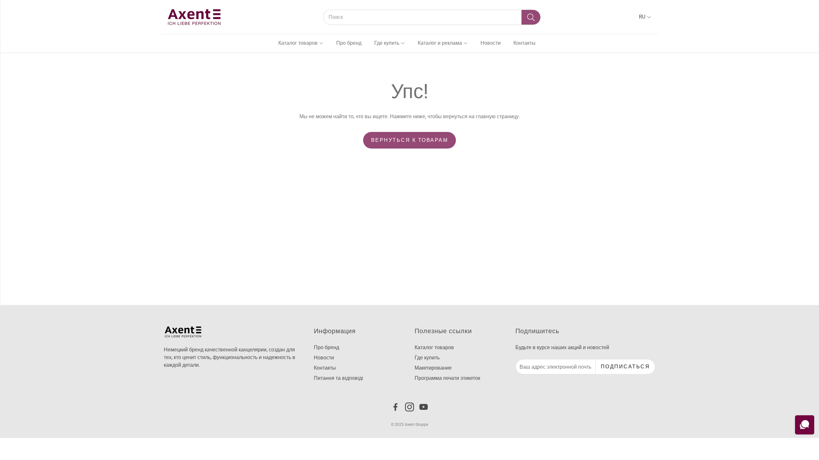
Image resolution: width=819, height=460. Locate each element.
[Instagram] (409, 406)
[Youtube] (423, 406)
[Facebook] (395, 406)
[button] (431, 17)
